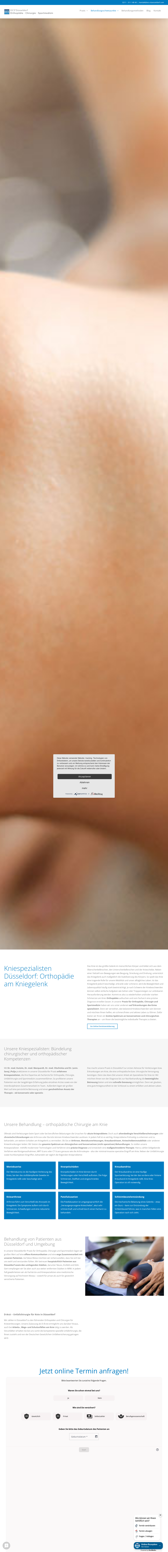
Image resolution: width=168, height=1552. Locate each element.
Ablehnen (85, 782)
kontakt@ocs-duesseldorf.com (151, 2)
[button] (147, 1528)
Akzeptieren (84, 776)
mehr (84, 788)
